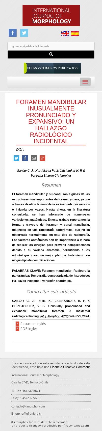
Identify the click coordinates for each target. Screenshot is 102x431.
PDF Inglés (29, 328)
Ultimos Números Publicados (52, 68)
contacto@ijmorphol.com (28, 406)
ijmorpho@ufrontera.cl (26, 413)
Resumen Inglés (33, 323)
